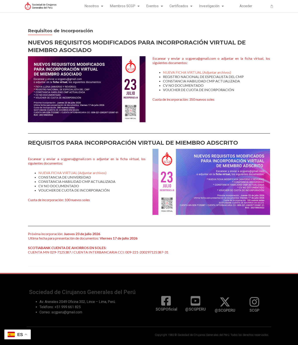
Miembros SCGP (122, 6)
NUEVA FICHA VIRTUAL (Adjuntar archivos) (197, 72)
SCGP (254, 310)
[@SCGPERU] (195, 300)
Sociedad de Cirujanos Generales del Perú (82, 292)
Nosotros (91, 6)
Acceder (246, 6)
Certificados (179, 6)
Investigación (209, 6)
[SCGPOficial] (166, 300)
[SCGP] (254, 301)
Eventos (152, 6)
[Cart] (272, 6)
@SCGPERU (195, 309)
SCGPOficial (166, 309)
